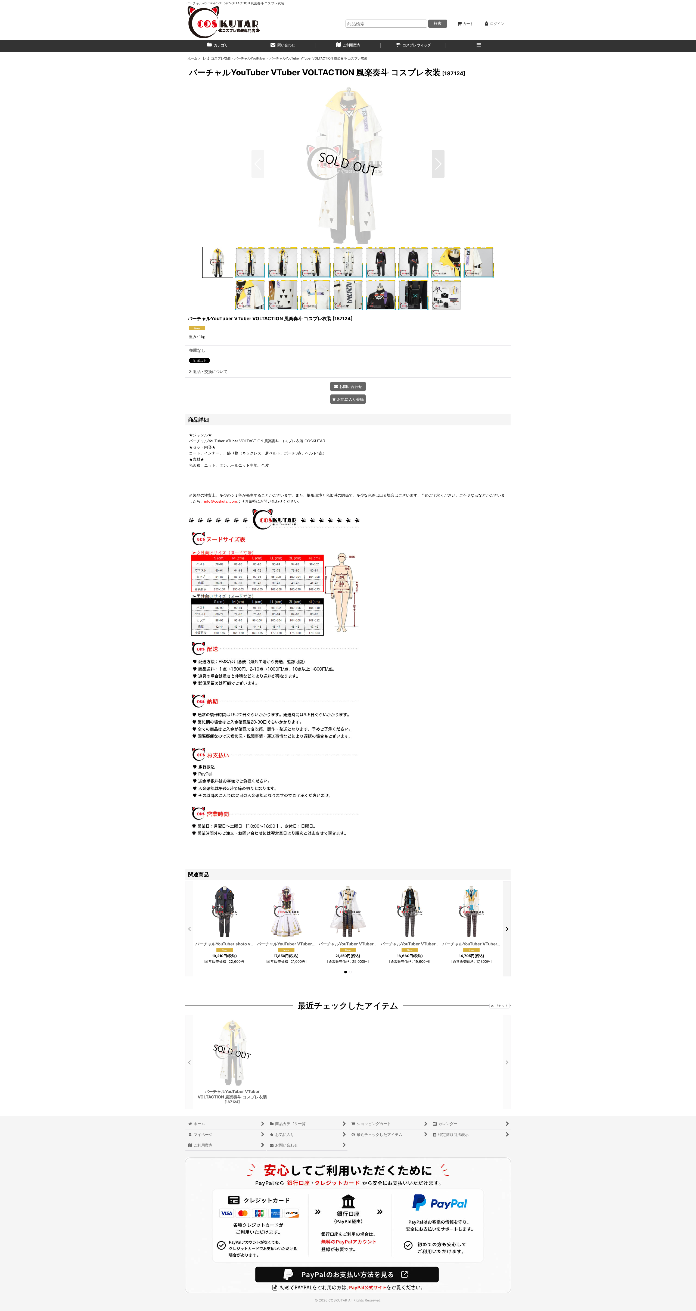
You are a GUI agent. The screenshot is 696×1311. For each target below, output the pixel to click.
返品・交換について (210, 371)
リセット (501, 1006)
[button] (478, 46)
